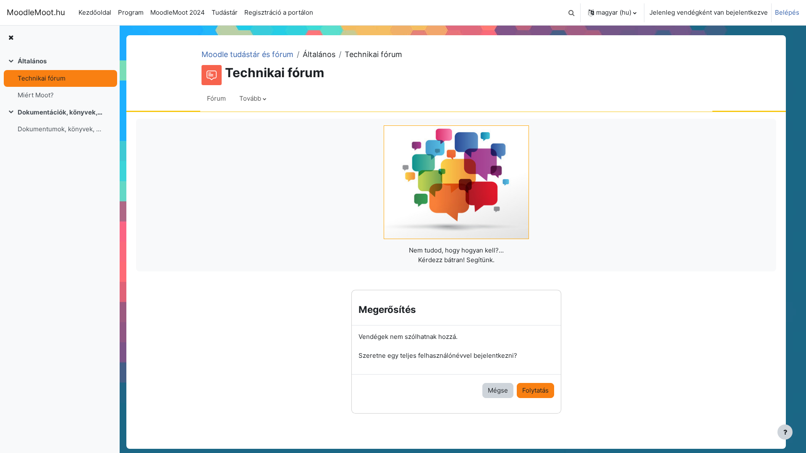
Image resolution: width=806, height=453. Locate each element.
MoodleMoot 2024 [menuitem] (177, 12)
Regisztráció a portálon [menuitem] (278, 12)
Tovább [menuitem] (250, 98)
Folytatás (535, 390)
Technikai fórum (41, 78)
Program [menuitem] (131, 12)
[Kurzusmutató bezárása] (11, 38)
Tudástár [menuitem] (225, 12)
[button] (571, 12)
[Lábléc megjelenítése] (785, 432)
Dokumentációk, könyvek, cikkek (60, 112)
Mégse (498, 390)
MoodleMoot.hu (36, 12)
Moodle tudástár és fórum (247, 54)
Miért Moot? (36, 95)
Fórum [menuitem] (216, 98)
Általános (32, 61)
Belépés (787, 12)
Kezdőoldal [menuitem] (95, 12)
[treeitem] (60, 78)
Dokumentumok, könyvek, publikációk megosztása (60, 129)
